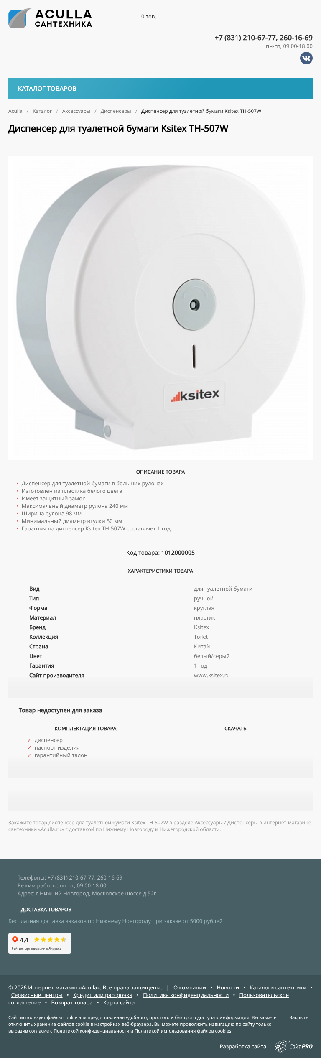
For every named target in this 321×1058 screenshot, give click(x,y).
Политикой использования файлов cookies (183, 1031)
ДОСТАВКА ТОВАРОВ (46, 909)
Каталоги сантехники (278, 987)
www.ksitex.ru (212, 675)
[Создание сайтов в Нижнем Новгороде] (294, 1050)
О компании (189, 987)
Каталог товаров (47, 88)
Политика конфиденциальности (186, 995)
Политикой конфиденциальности (91, 1031)
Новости (228, 987)
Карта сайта (119, 1002)
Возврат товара (72, 1002)
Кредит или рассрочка (102, 995)
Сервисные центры (37, 995)
